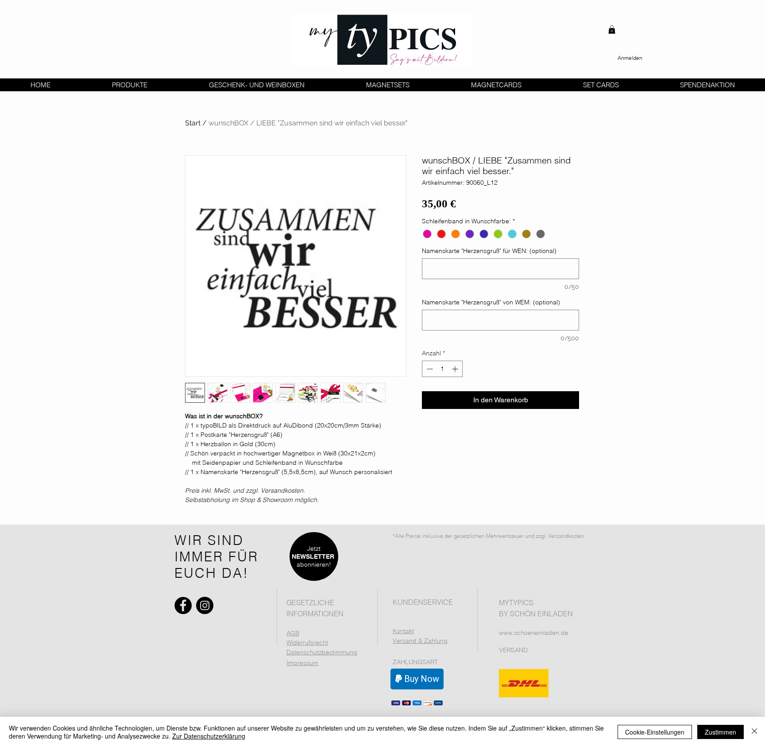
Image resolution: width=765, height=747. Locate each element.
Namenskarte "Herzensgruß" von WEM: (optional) (491, 302)
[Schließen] (754, 732)
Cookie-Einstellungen (654, 732)
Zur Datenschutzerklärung (208, 735)
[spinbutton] (442, 369)
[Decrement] (428, 369)
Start (193, 123)
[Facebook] (183, 605)
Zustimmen (720, 732)
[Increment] (455, 369)
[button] (611, 29)
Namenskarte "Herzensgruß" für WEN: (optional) (489, 251)
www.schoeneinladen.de (533, 633)
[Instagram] (204, 605)
